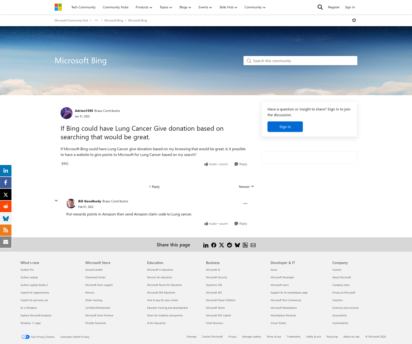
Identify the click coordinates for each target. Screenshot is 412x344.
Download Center (95, 277)
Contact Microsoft (212, 336)
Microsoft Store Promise (99, 315)
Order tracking (93, 300)
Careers (336, 269)
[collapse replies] (56, 201)
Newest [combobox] (246, 186)
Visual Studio (278, 323)
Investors (337, 300)
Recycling (332, 336)
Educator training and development (167, 307)
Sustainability (340, 323)
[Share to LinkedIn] (205, 244)
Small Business (214, 323)
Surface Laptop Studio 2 (34, 285)
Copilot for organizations (35, 292)
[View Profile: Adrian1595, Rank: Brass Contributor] (66, 113)
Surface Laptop (29, 277)
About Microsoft (341, 277)
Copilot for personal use (34, 300)
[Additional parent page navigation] (96, 20)
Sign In (350, 7)
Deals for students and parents (165, 315)
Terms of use (274, 336)
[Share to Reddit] (229, 244)
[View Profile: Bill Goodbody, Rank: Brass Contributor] (71, 203)
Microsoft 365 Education (161, 292)
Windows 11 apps (31, 323)
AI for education (156, 323)
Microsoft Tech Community (286, 300)
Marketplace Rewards (283, 315)
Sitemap (191, 336)
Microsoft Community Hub (71, 20)
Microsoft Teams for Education (164, 285)
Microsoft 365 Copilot (218, 315)
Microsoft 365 (214, 292)
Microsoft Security (216, 277)
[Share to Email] (253, 244)
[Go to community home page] (58, 7)
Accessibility (339, 315)
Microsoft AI (213, 269)
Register (334, 7)
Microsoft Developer (282, 277)
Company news (341, 285)
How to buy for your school (162, 300)
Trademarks (293, 336)
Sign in (285, 126)
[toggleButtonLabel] (354, 20)
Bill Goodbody (89, 201)
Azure (274, 269)
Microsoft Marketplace (284, 307)
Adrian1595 (84, 110)
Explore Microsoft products (36, 315)
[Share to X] (221, 244)
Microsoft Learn (280, 285)
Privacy (232, 336)
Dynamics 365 (214, 285)
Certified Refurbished (97, 307)
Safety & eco (313, 336)
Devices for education (159, 277)
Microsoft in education (160, 269)
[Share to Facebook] (213, 244)
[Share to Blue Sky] (237, 244)
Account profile (94, 269)
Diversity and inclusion (345, 307)
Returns (89, 292)
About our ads (351, 336)
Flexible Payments (95, 323)
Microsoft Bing (113, 20)
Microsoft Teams (215, 307)
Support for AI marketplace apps (289, 292)
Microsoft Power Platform (220, 300)
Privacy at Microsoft (343, 292)
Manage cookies (251, 336)
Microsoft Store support (99, 285)
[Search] (320, 7)
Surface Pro (27, 269)
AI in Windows (29, 307)
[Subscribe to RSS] (245, 244)
